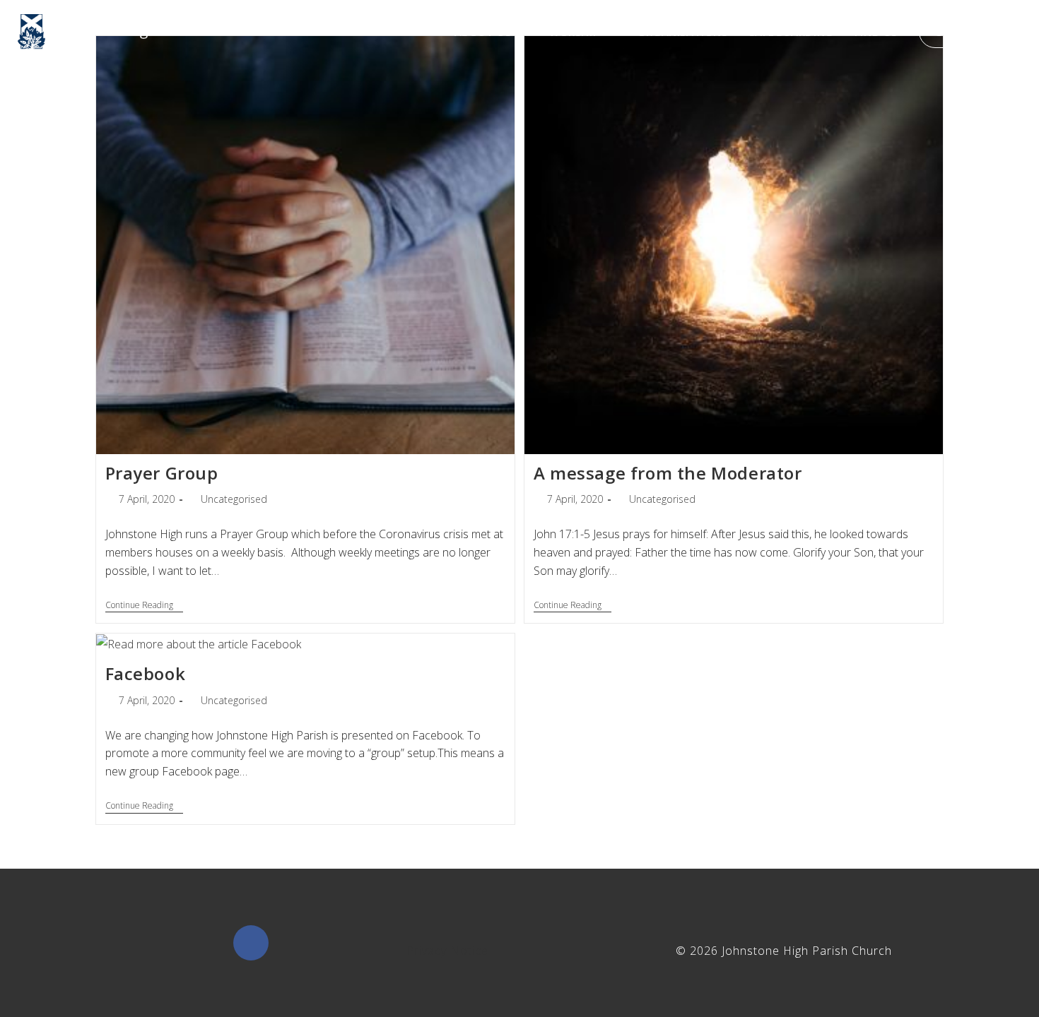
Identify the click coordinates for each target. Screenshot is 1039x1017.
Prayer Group (161, 472)
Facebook (145, 673)
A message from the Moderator (668, 472)
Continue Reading (144, 605)
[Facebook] (251, 943)
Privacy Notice (447, 950)
